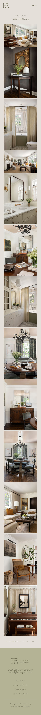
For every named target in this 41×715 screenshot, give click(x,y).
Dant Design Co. (25, 706)
